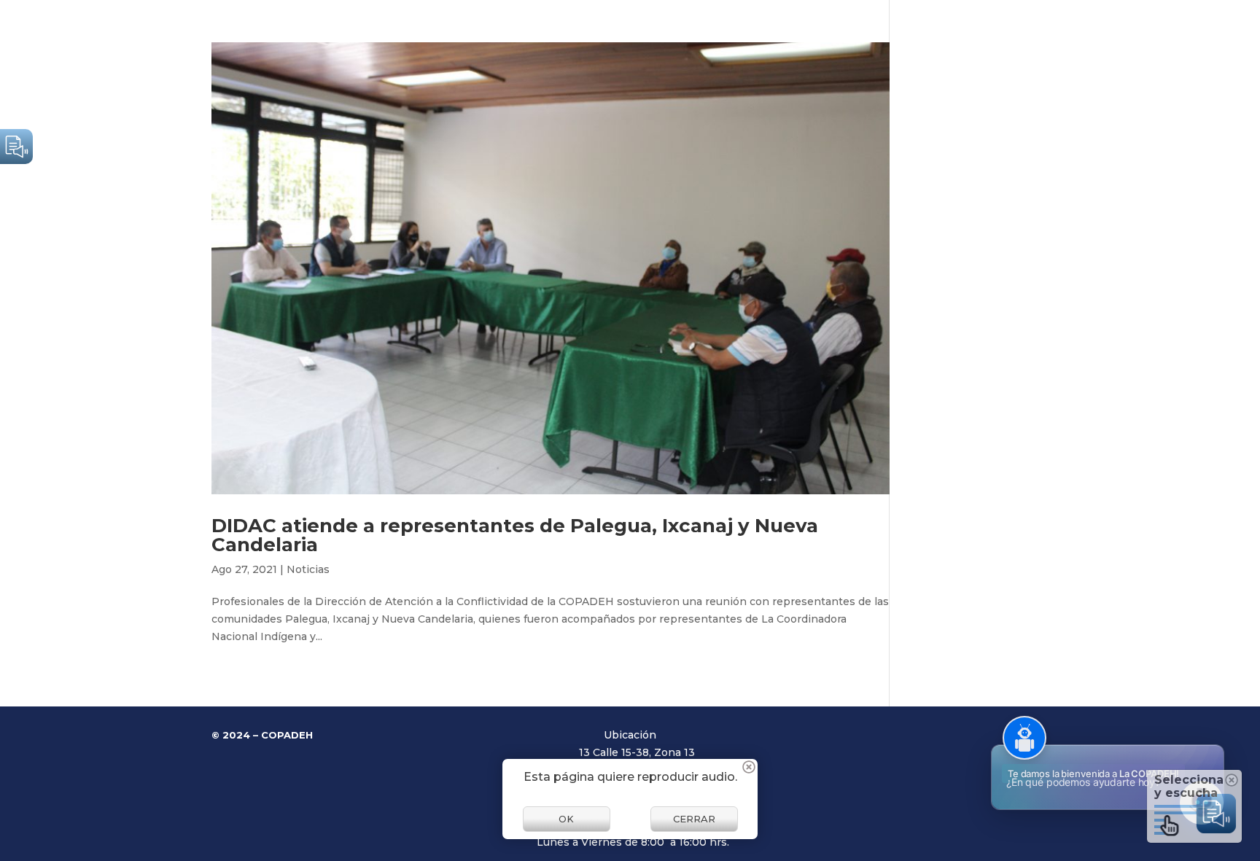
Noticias (308, 569)
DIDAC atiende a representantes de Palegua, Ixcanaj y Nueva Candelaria (514, 535)
